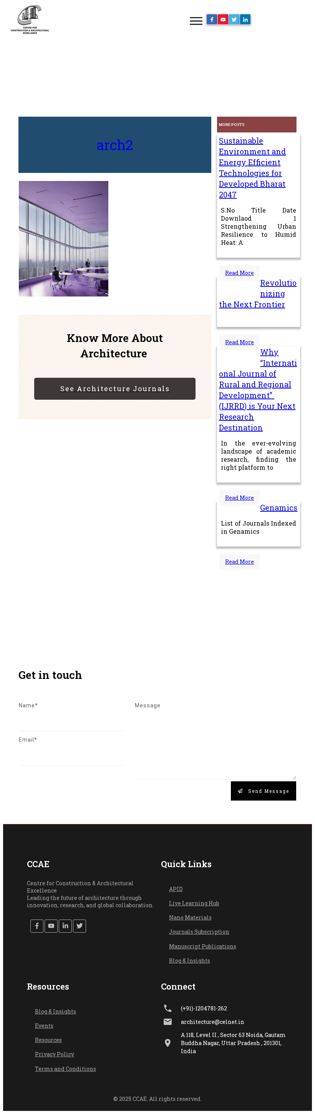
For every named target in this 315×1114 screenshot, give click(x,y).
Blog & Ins (48, 1011)
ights (69, 1011)
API (174, 889)
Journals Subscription (199, 931)
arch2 (115, 145)
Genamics (278, 508)
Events (44, 1025)
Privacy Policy (54, 1054)
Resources (48, 1040)
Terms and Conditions (65, 1068)
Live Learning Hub (194, 903)
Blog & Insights (189, 960)
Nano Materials (190, 917)
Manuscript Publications (202, 946)
